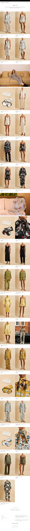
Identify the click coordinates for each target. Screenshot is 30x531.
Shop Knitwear (22, 342)
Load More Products (15, 509)
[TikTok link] (17, 523)
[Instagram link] (13, 523)
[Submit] (28, 518)
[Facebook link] (12, 523)
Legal (2, 519)
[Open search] (24, 2)
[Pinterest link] (16, 523)
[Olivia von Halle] (5, 2)
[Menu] (28, 2)
